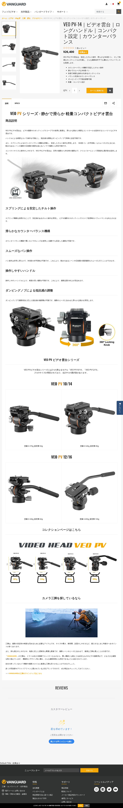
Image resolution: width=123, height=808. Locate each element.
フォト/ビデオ (9, 11)
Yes (80, 806)
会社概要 (36, 788)
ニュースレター (32, 770)
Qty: (65, 90)
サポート (61, 11)
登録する (89, 770)
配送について (67, 791)
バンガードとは (38, 791)
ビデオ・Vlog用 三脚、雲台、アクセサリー (25, 18)
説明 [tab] (6, 103)
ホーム (4, 18)
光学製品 (25, 11)
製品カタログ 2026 (39, 798)
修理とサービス (67, 798)
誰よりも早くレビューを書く (61, 741)
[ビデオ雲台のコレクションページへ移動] (61, 563)
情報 (35, 781)
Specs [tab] (17, 103)
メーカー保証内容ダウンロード (73, 794)
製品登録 (65, 788)
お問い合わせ (20, 790)
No (87, 806)
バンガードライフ (43, 11)
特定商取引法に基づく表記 (43, 794)
